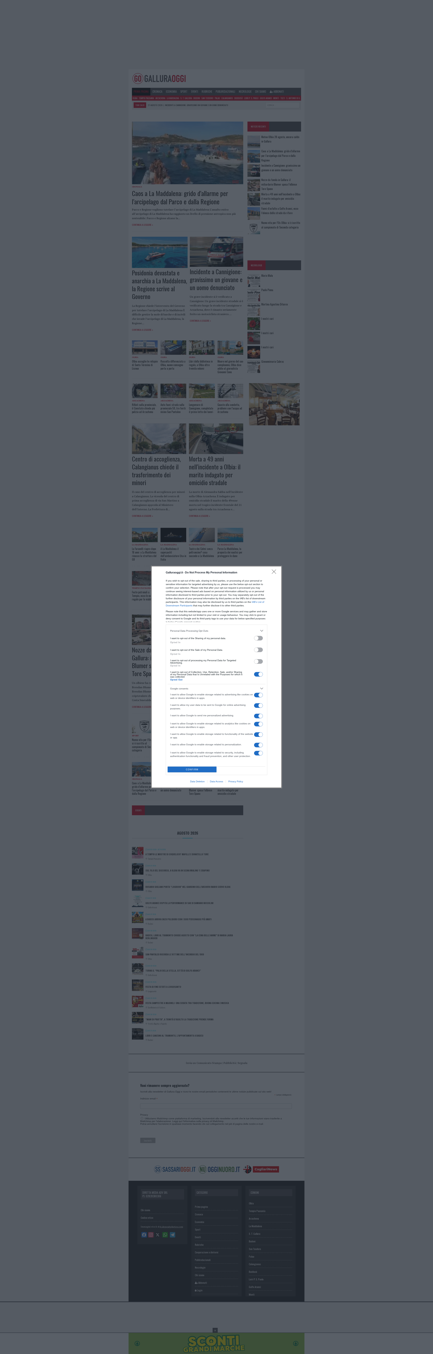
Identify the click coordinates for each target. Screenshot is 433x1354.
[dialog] (216, 677)
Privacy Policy (235, 781)
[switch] (258, 638)
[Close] (275, 573)
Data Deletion (197, 781)
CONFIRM (192, 769)
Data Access (216, 781)
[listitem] (216, 631)
